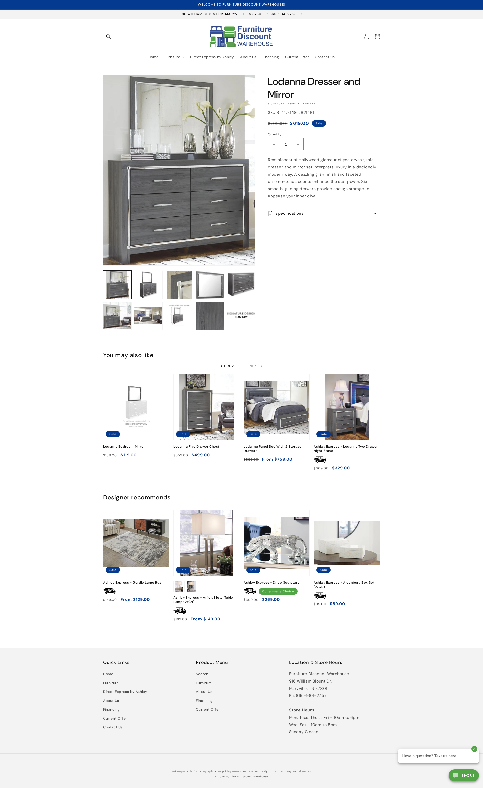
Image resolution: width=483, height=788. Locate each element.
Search (202, 674)
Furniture (111, 682)
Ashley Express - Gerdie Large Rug (132, 583)
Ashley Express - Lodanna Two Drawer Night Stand (346, 449)
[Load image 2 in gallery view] (148, 285)
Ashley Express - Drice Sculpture (272, 583)
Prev (229, 366)
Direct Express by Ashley (125, 691)
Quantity (274, 134)
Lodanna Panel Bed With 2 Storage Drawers (272, 449)
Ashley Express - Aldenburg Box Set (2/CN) (344, 585)
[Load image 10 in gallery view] (241, 316)
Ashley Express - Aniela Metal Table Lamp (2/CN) (203, 600)
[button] (108, 36)
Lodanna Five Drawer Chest (196, 447)
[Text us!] (464, 777)
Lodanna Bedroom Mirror (124, 447)
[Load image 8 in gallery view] (179, 316)
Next (254, 366)
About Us (111, 700)
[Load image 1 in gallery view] (117, 285)
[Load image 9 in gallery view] (210, 316)
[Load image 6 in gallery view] (117, 316)
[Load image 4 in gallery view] (210, 285)
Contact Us (113, 727)
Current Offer (115, 718)
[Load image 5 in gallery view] (241, 285)
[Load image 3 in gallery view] (179, 285)
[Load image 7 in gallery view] (148, 316)
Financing (111, 709)
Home (108, 674)
